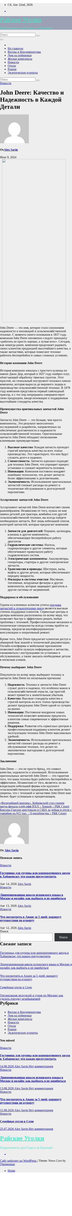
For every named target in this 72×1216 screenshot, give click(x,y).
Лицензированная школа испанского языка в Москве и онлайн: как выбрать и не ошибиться (33, 896)
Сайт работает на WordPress (18, 1160)
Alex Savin (11, 149)
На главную (15, 48)
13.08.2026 (7, 1088)
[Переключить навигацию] (1, 39)
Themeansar (7, 1164)
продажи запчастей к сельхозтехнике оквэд (30, 606)
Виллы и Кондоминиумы (24, 52)
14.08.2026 (7, 1066)
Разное (12, 69)
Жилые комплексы (20, 58)
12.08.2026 (7, 1110)
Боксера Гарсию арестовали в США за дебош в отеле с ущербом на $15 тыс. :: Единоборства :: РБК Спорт (36, 811)
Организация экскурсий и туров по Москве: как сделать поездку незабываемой (31, 997)
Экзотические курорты (23, 72)
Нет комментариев (41, 1066)
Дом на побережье (20, 55)
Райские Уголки (20, 19)
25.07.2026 (7, 1128)
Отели (12, 65)
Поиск (4, 931)
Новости (13, 62)
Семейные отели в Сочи (16, 987)
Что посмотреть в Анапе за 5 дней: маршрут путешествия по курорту (30, 918)
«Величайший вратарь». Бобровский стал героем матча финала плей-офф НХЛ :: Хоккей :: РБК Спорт (34, 804)
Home (11, 1170)
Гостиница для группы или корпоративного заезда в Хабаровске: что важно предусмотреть (35, 874)
